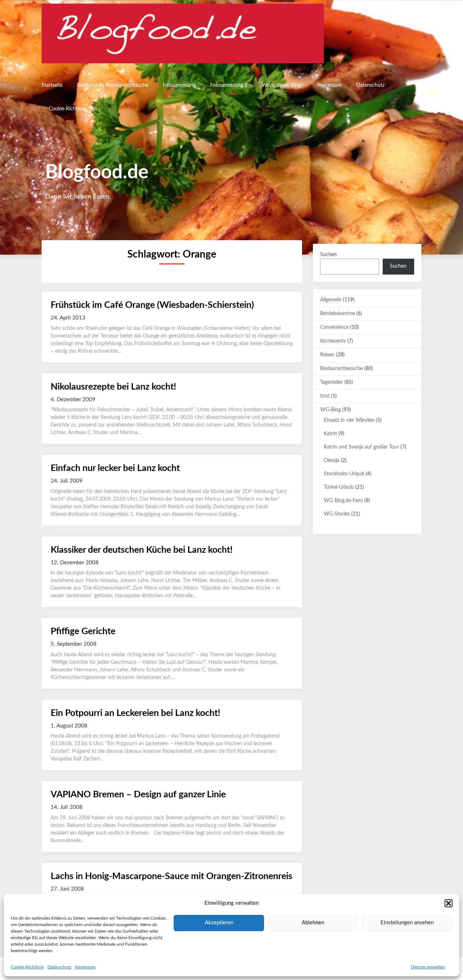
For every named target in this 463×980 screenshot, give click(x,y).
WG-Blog (330, 409)
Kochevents (333, 341)
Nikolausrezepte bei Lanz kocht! (113, 386)
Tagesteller (331, 382)
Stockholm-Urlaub (344, 473)
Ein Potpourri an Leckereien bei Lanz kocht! (135, 713)
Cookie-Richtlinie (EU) (73, 108)
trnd (325, 396)
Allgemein (330, 299)
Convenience (334, 327)
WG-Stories (337, 514)
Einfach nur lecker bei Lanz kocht (115, 468)
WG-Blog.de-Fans (343, 500)
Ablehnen (313, 922)
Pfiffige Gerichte (83, 631)
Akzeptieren (219, 922)
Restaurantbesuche (341, 368)
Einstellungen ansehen (407, 922)
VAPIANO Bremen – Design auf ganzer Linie (138, 794)
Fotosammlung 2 (228, 85)
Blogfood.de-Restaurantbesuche (112, 85)
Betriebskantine (337, 313)
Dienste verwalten (428, 967)
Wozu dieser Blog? (282, 85)
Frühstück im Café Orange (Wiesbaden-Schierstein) (152, 305)
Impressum (85, 967)
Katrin (330, 433)
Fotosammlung (179, 85)
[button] (448, 903)
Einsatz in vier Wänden (349, 420)
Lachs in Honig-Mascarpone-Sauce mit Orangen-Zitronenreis (171, 876)
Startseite (52, 85)
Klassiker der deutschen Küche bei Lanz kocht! (142, 550)
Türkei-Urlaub (339, 487)
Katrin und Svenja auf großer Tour (361, 447)
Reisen (327, 354)
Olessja (331, 460)
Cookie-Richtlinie (27, 967)
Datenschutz (59, 967)
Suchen (328, 254)
